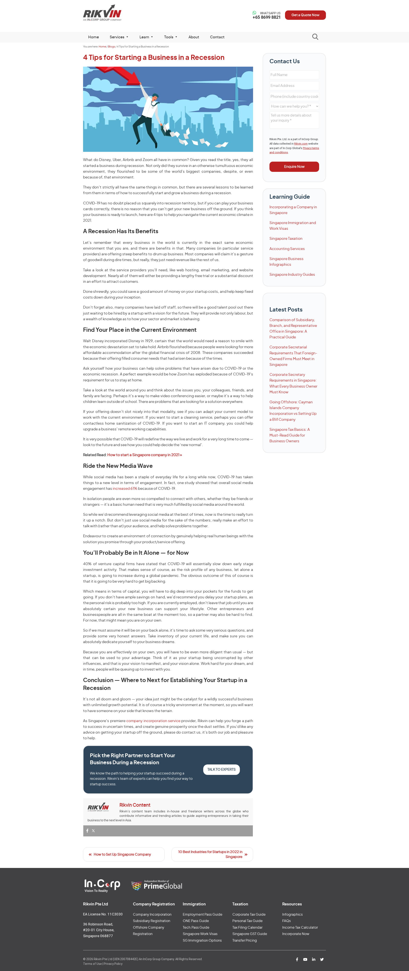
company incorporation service (153, 721)
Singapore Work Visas (200, 934)
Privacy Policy (113, 963)
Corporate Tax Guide (249, 914)
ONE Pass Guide (196, 921)
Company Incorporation (152, 914)
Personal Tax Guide (247, 921)
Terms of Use (92, 963)
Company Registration (154, 904)
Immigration (194, 904)
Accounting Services (287, 249)
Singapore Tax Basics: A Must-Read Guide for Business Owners (289, 435)
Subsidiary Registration (151, 921)
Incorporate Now (295, 934)
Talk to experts (221, 769)
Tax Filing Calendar (247, 927)
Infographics (292, 914)
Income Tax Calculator (300, 927)
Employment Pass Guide (202, 914)
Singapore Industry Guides (292, 274)
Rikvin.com (301, 143)
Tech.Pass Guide (196, 927)
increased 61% (125, 488)
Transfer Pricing (244, 940)
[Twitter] (93, 831)
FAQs (286, 921)
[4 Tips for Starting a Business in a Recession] (168, 109)
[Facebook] (87, 831)
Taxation (240, 904)
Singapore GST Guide (249, 934)
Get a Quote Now (305, 15)
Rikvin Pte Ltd (111, 12)
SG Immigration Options (202, 940)
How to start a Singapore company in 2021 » (144, 455)
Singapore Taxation (285, 238)
